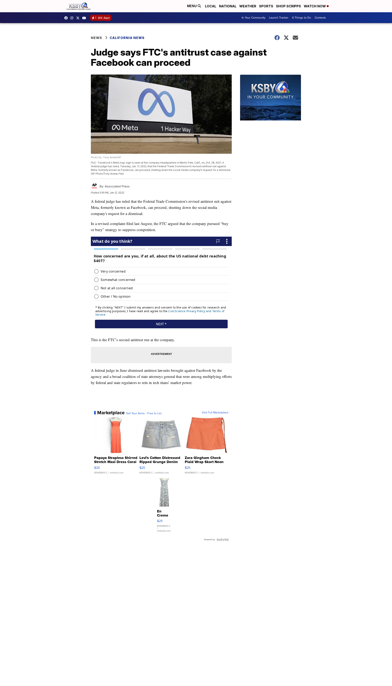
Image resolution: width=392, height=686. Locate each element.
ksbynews (67, 18)
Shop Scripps (288, 6)
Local (210, 6)
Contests (320, 18)
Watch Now (315, 6)
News (96, 38)
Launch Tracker (278, 18)
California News (127, 38)
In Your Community (253, 18)
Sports (266, 6)
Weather (247, 6)
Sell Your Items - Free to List (143, 413)
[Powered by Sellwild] (222, 539)
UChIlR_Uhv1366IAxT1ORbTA (85, 18)
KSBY (78, 18)
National (227, 6)
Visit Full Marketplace (215, 412)
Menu (192, 6)
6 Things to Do (301, 18)
